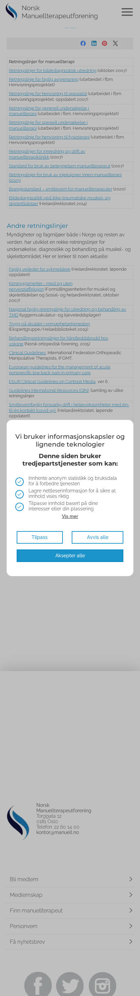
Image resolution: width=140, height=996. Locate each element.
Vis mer (70, 516)
